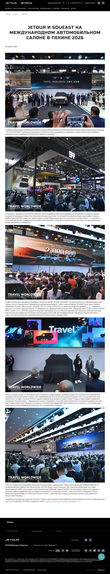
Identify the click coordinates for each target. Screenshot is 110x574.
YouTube (71, 501)
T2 (90, 306)
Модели (10, 522)
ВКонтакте (57, 501)
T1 (87, 306)
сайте (7, 501)
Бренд (59, 531)
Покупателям (12, 531)
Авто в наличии (19, 8)
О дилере (56, 8)
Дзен (78, 501)
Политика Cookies (41, 570)
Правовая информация (29, 569)
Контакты (65, 8)
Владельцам (37, 531)
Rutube (64, 501)
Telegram (48, 501)
